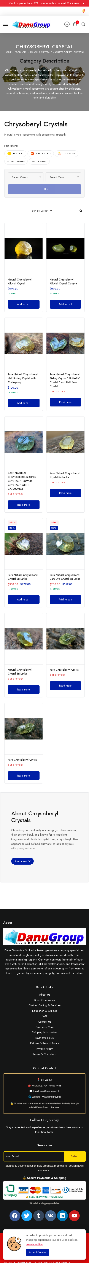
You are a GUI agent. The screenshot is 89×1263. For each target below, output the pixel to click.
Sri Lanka (46, 1079)
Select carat (39, 161)
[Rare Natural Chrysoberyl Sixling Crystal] (65, 343)
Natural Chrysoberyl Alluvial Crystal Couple (63, 282)
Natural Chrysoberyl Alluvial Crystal (20, 282)
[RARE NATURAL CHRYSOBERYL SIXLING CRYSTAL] (24, 442)
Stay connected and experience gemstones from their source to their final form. (44, 1129)
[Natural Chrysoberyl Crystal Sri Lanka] (24, 638)
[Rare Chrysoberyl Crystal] (65, 638)
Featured (18, 153)
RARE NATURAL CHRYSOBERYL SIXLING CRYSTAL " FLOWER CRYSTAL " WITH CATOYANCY (22, 481)
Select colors (16, 161)
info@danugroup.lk (50, 1091)
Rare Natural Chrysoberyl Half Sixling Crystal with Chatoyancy (23, 378)
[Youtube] (74, 1215)
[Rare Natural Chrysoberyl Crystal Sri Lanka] (65, 442)
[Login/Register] (67, 24)
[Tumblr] (38, 1215)
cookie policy (34, 1244)
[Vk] (50, 1215)
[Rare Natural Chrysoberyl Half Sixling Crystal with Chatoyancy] (24, 343)
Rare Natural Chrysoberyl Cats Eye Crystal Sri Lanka (65, 577)
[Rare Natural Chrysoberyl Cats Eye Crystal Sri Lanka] (65, 544)
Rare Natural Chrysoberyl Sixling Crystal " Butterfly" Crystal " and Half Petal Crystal (65, 380)
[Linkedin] (62, 1215)
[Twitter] (26, 1215)
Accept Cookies (37, 1252)
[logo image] (31, 24)
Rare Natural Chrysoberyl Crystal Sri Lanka (64, 475)
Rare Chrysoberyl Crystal (64, 670)
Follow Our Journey (44, 1120)
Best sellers (43, 153)
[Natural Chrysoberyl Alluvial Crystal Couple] (65, 248)
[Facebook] (15, 1215)
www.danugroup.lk (51, 1096)
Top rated (69, 153)
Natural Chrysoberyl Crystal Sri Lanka (20, 672)
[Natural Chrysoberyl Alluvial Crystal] (24, 248)
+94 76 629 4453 (52, 1085)
